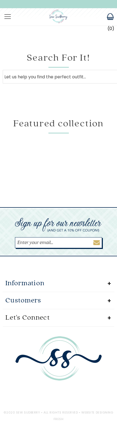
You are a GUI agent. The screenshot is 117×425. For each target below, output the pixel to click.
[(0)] (106, 17)
